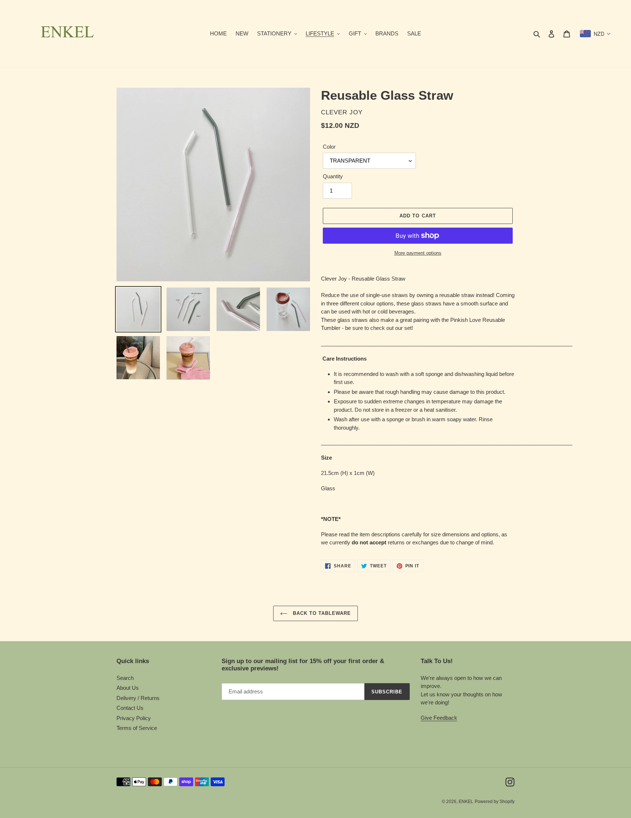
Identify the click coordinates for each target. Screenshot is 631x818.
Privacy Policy (133, 718)
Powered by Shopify (495, 801)
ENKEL (466, 801)
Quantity (333, 176)
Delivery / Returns (138, 698)
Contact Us (130, 708)
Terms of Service (136, 728)
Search (125, 678)
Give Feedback (439, 718)
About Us (127, 688)
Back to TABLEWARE (321, 613)
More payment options (417, 253)
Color (329, 147)
